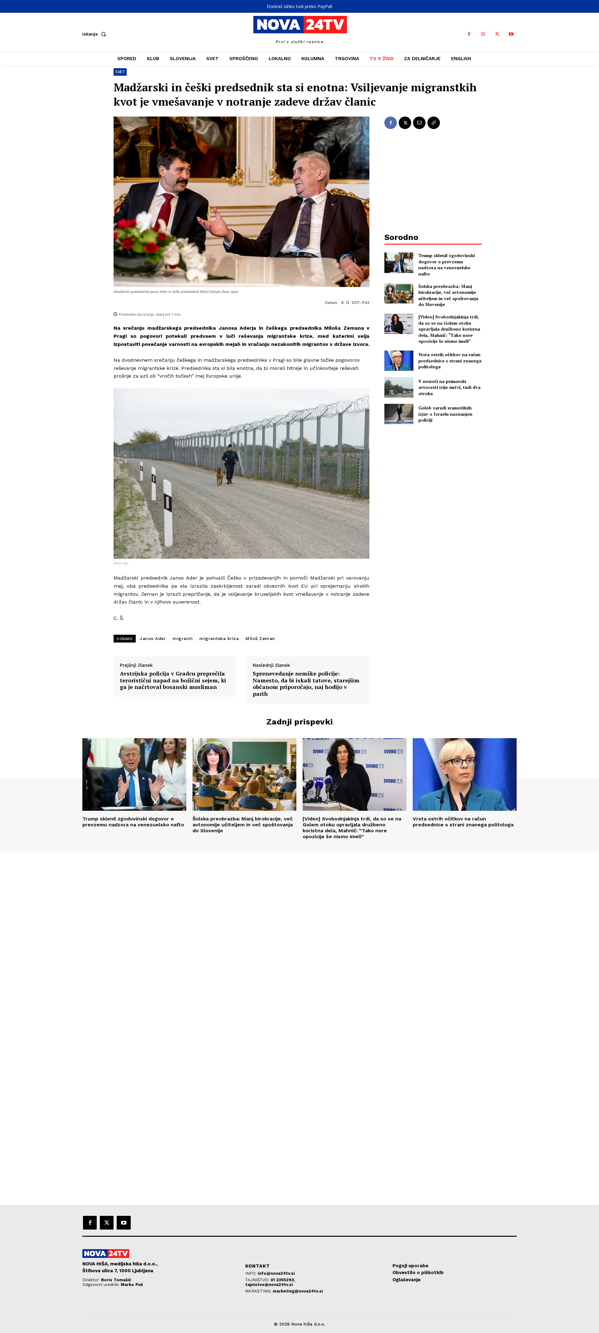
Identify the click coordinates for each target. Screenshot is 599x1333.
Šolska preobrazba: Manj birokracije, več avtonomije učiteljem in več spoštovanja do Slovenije (448, 295)
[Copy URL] (433, 123)
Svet (120, 71)
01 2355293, (282, 1280)
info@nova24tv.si (276, 1273)
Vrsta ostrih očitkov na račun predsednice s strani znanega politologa (449, 360)
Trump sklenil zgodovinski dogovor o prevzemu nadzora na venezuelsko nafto (446, 264)
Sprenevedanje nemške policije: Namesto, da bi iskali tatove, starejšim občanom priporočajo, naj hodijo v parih (306, 683)
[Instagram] (483, 34)
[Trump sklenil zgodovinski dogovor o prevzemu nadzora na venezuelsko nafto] (398, 262)
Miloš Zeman (260, 638)
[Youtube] (511, 34)
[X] (497, 34)
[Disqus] (299, 936)
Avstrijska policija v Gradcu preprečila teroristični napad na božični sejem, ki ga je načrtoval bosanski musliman (173, 680)
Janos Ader (153, 638)
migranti (182, 638)
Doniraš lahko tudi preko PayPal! (299, 6)
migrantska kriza (219, 638)
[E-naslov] (419, 123)
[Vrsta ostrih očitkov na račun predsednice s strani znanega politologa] (398, 361)
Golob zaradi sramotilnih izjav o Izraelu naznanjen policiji (445, 414)
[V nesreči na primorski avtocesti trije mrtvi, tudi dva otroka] (398, 387)
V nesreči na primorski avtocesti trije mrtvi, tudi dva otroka (449, 387)
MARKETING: (259, 1291)
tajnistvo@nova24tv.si (269, 1284)
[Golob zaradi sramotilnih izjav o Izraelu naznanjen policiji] (398, 414)
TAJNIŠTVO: (257, 1280)
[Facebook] (469, 34)
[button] (95, 34)
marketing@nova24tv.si (298, 1291)
